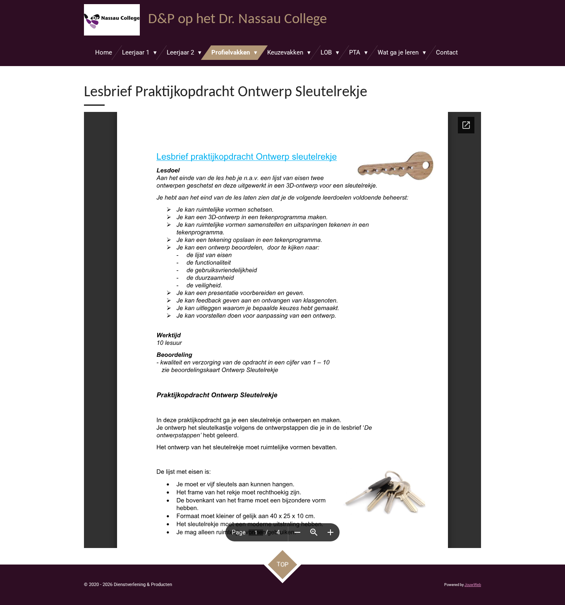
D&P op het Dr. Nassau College (237, 19)
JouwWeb (472, 585)
